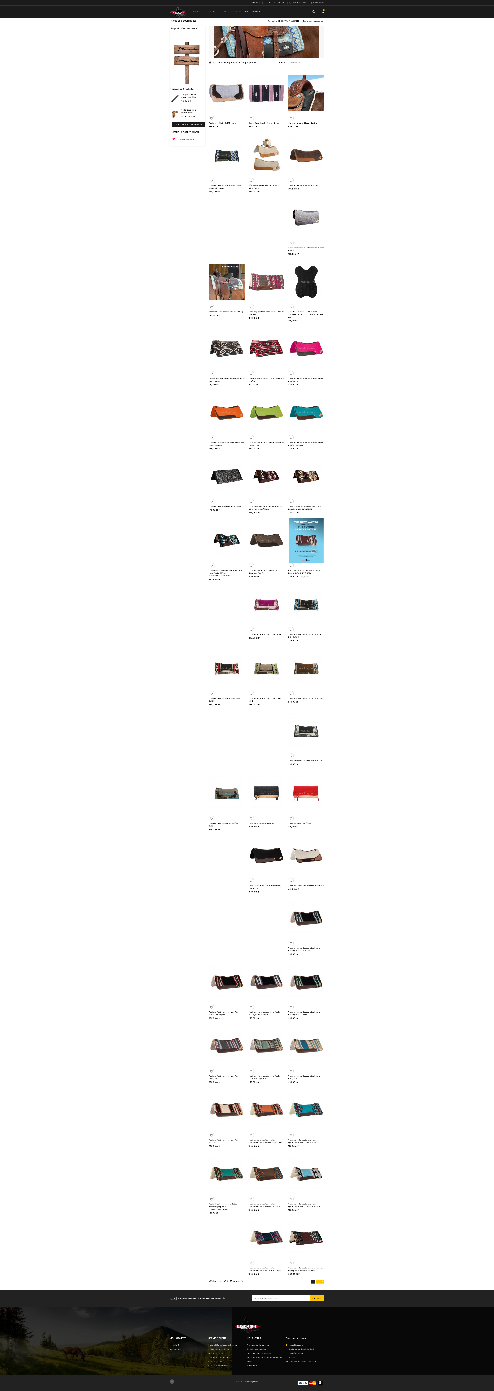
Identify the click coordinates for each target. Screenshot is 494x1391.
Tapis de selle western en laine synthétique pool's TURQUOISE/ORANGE (223, 1207)
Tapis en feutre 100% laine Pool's (303, 185)
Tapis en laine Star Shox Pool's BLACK (305, 761)
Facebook (172, 1381)
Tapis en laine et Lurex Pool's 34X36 (225, 506)
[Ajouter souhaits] (211, 87)
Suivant (322, 1281)
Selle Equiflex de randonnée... (189, 111)
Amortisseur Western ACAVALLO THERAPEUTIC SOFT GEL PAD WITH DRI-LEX (305, 314)
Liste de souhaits (215, 1361)
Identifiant (174, 1345)
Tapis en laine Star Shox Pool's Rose (265, 634)
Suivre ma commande (218, 1357)
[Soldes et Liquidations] (187, 62)
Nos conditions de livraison (259, 1353)
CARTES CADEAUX (254, 11)
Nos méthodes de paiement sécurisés (264, 1357)
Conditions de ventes (256, 1349)
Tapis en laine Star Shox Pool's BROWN (305, 698)
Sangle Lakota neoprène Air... (188, 95)
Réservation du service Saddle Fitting (226, 312)
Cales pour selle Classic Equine (302, 123)
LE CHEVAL (196, 11)
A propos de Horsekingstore (260, 1345)
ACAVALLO (236, 11)
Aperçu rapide (211, 77)
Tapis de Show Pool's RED (299, 823)
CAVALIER (210, 11)
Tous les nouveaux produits (188, 125)
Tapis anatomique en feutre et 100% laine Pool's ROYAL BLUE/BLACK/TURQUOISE (225, 573)
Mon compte (175, 1349)
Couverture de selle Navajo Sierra (264, 123)
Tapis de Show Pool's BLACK (261, 823)
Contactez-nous (215, 1353)
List (214, 62)
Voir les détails (211, 73)
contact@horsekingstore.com (302, 1361)
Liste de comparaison (218, 1365)
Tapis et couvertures (184, 28)
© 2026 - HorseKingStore (247, 1381)
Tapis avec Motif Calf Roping (222, 123)
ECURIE (223, 11)
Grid (210, 62)
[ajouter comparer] (211, 82)
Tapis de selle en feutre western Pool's (306, 885)
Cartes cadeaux (186, 139)
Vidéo (249, 1361)
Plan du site (252, 1365)
